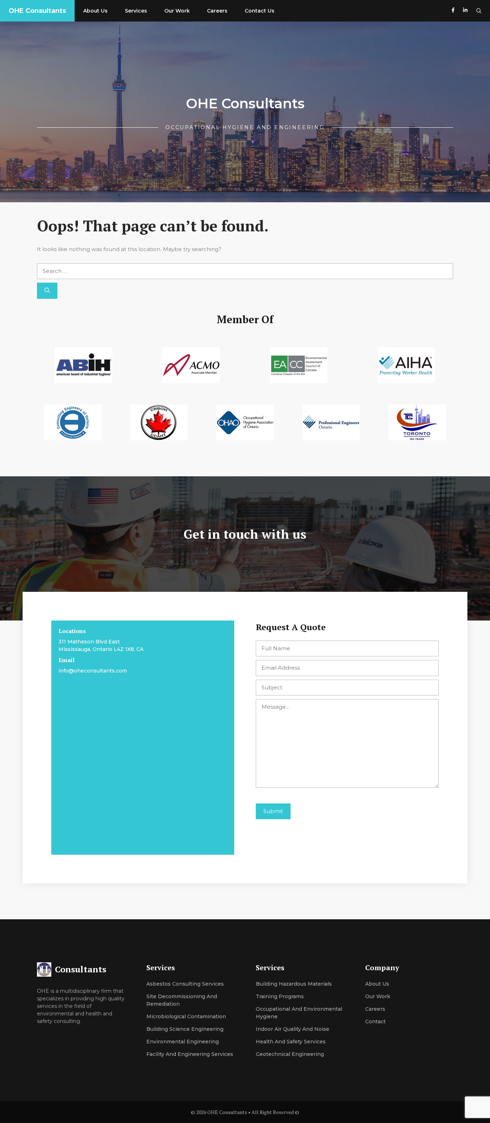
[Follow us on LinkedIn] (465, 11)
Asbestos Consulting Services (185, 984)
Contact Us (259, 11)
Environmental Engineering (182, 1041)
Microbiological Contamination (186, 1016)
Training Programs (280, 996)
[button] (479, 11)
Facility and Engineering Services (189, 1054)
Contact (375, 1021)
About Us (95, 11)
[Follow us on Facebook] (453, 11)
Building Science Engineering (184, 1029)
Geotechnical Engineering (290, 1054)
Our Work (177, 11)
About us (377, 984)
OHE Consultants (37, 11)
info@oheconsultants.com (92, 670)
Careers (217, 11)
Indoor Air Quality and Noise (292, 1029)
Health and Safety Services (291, 1041)
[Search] (47, 291)
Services (136, 11)
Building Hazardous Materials (294, 984)
